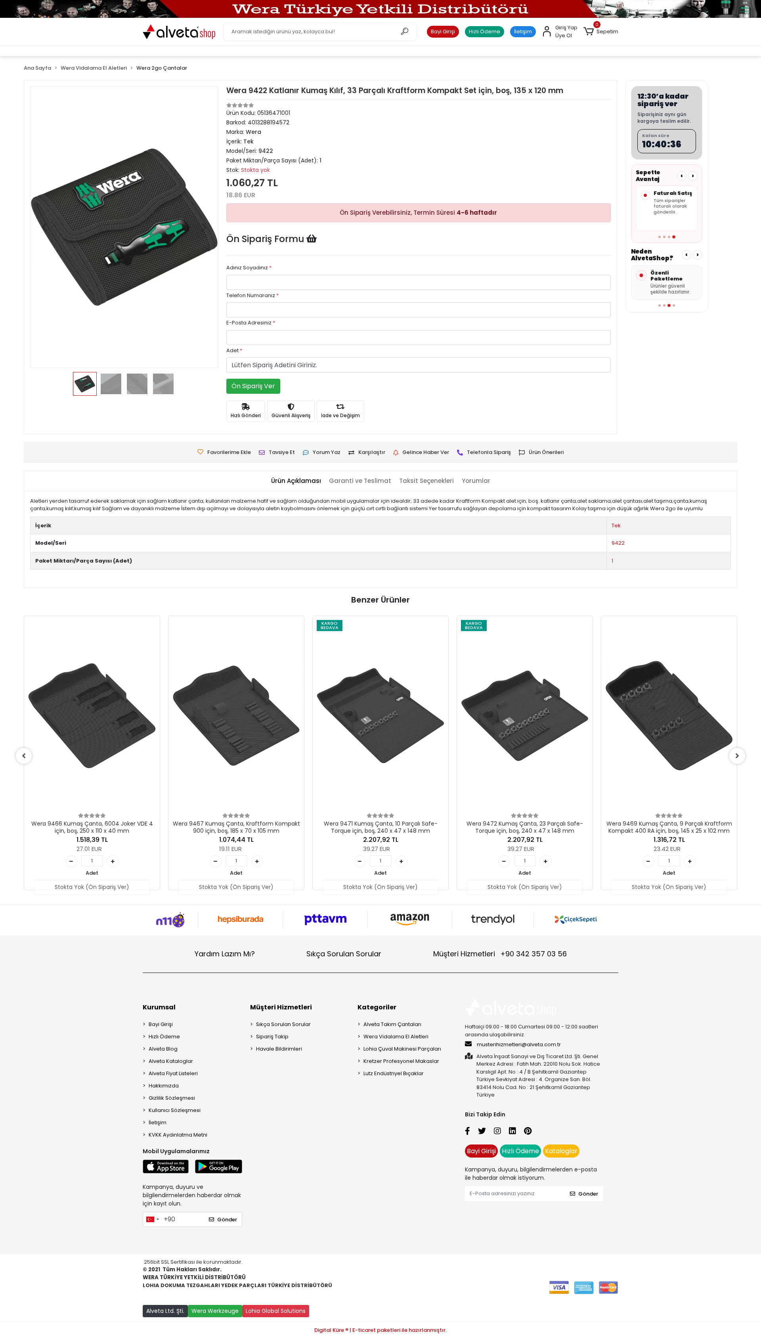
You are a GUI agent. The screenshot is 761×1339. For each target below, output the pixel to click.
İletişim (523, 31)
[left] (24, 756)
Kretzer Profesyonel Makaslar (401, 1061)
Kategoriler (377, 1007)
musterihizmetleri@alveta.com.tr (519, 1044)
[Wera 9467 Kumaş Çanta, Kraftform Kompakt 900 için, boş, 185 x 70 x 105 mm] (236, 715)
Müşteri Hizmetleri (500, 954)
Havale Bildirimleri (279, 1049)
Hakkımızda (164, 1085)
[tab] (296, 481)
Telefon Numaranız (252, 295)
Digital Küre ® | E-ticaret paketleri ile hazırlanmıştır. (380, 1330)
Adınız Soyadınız (249, 267)
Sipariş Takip (272, 1036)
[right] (737, 756)
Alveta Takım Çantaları (392, 1024)
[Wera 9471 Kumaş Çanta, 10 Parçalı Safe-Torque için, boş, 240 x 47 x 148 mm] (380, 715)
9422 (618, 543)
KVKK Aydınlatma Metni (178, 1135)
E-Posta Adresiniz (250, 322)
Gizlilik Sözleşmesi (172, 1098)
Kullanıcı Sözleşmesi (175, 1110)
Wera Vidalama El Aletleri (395, 1036)
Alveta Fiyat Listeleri (173, 1073)
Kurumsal (159, 1007)
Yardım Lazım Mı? (225, 954)
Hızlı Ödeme (484, 31)
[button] (600, 31)
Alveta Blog (163, 1049)
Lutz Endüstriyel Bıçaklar (393, 1073)
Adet (234, 350)
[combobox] (152, 1219)
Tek (616, 525)
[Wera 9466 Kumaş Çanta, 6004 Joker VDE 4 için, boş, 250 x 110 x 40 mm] (92, 715)
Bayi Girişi (443, 31)
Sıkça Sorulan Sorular (343, 954)
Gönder (227, 1219)
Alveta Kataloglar (171, 1061)
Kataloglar (561, 1151)
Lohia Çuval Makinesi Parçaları (402, 1049)
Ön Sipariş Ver (253, 386)
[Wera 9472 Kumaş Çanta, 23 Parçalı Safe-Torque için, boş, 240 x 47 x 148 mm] (525, 715)
